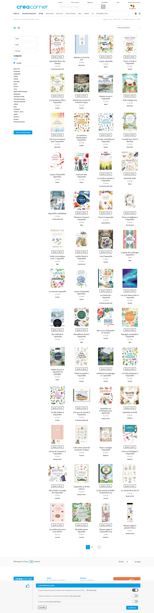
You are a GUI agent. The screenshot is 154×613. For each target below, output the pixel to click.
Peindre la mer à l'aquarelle (105, 97)
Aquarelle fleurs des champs (57, 62)
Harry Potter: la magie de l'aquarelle (57, 491)
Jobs (118, 2)
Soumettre (42, 607)
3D (93, 13)
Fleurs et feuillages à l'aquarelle (130, 452)
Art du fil (59, 13)
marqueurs (17, 109)
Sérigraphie (17, 94)
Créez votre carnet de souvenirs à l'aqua (81, 448)
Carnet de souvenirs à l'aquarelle (57, 452)
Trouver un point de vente (23, 132)
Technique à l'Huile (19, 96)
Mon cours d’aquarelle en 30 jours (106, 331)
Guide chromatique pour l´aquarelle (57, 257)
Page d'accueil (107, 19)
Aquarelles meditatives (57, 213)
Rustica (81, 299)
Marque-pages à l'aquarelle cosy (105, 530)
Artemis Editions (105, 223)
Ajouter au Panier (57, 57)
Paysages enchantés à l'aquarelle (129, 335)
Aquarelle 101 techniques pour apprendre (105, 410)
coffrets (16, 104)
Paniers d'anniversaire (134, 2)
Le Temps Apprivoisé (57, 219)
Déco (80, 13)
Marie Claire (81, 65)
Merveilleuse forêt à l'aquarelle (81, 335)
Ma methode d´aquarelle (57, 335)
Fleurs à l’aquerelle (105, 217)
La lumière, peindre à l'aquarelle (105, 179)
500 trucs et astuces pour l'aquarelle (57, 140)
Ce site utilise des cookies (46, 585)
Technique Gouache (19, 122)
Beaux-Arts (50, 13)
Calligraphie (17, 74)
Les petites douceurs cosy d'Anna (57, 530)
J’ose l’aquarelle (105, 256)
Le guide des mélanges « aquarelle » (130, 253)
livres (15, 107)
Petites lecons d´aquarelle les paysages (57, 371)
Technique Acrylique (19, 99)
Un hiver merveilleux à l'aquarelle (106, 140)
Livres (15, 89)
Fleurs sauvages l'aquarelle (105, 448)
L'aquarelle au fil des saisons (81, 487)
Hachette (57, 498)
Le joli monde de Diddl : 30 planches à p (105, 491)
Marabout (130, 418)
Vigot (81, 225)
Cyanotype (17, 81)
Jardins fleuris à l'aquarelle (81, 257)
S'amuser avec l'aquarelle (81, 175)
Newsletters (105, 2)
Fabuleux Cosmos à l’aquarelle (81, 218)
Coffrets (16, 79)
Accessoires (17, 71)
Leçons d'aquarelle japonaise (57, 175)
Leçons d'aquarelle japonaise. (81, 292)
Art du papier (70, 13)
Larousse (81, 455)
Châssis (16, 76)
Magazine (90, 2)
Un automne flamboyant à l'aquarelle (81, 137)
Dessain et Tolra (106, 418)
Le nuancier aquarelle (57, 291)
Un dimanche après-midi (57, 69)
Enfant (86, 13)
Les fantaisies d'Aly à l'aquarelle (57, 101)
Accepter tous (132, 608)
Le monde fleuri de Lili (130, 490)
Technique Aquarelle (128, 19)
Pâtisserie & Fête (102, 13)
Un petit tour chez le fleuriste (130, 140)
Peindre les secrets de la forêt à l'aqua (81, 101)
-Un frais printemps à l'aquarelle (130, 374)
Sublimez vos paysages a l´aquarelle (106, 374)
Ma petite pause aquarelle (81, 530)
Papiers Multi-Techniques (20, 91)
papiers (16, 114)
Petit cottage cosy (130, 100)
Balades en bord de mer (81, 58)
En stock (19, 63)
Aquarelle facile (130, 178)
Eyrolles (130, 69)
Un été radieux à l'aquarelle (57, 413)
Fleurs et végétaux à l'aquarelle (130, 218)
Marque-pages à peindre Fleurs (130, 526)
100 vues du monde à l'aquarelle (81, 413)
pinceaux (16, 119)
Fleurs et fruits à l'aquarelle (130, 62)
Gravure (16, 86)
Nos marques (75, 2)
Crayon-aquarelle (106, 61)
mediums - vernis (18, 112)
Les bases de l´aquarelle (105, 296)
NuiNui (57, 182)
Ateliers (60, 2)
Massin (106, 67)
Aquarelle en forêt (130, 412)
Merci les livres (130, 225)
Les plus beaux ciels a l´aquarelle (130, 296)
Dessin (15, 84)
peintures (16, 117)
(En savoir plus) (91, 590)
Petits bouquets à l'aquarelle (82, 374)
